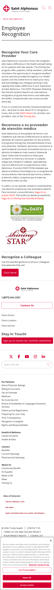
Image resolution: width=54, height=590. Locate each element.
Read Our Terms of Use (39, 565)
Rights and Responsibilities (15, 425)
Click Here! (10, 272)
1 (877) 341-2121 (11, 297)
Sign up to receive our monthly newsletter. (27, 340)
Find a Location (9, 320)
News (4, 479)
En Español (7, 471)
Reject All (27, 577)
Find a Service (8, 325)
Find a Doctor (8, 315)
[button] (50, 7)
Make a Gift (7, 475)
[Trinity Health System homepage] (20, 13)
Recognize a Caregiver (12, 421)
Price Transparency (11, 417)
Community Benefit (11, 468)
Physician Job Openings (13, 457)
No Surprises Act (10, 400)
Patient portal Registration (15, 410)
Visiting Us (7, 482)
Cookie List (36, 535)
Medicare (6, 396)
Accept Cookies (27, 585)
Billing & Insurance (11, 389)
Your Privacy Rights (15, 535)
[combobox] (27, 364)
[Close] (51, 540)
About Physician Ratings (13, 385)
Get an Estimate (9, 392)
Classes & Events (10, 435)
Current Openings (10, 453)
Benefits (6, 450)
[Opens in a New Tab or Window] (27, 221)
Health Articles (9, 439)
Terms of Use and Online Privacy (22, 531)
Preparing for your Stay (13, 414)
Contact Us (27, 305)
